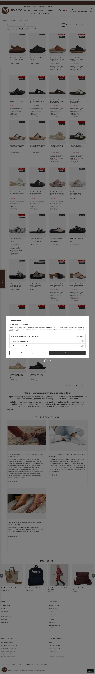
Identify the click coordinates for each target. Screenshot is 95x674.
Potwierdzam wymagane (28, 352)
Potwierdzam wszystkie (67, 352)
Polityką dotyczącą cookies (51, 327)
